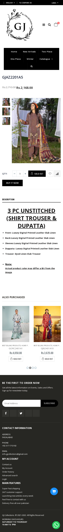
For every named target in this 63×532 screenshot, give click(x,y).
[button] (27, 368)
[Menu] (43, 25)
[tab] (31, 199)
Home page (26, 346)
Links (54, 3)
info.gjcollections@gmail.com (15, 454)
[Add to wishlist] (50, 173)
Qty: (4, 173)
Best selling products (11, 346)
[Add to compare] (57, 173)
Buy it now (12, 182)
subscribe (49, 403)
